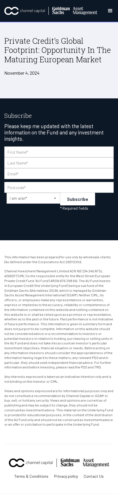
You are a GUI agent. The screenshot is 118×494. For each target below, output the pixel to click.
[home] (50, 11)
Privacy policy (66, 476)
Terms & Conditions (31, 476)
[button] (105, 11)
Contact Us (94, 476)
